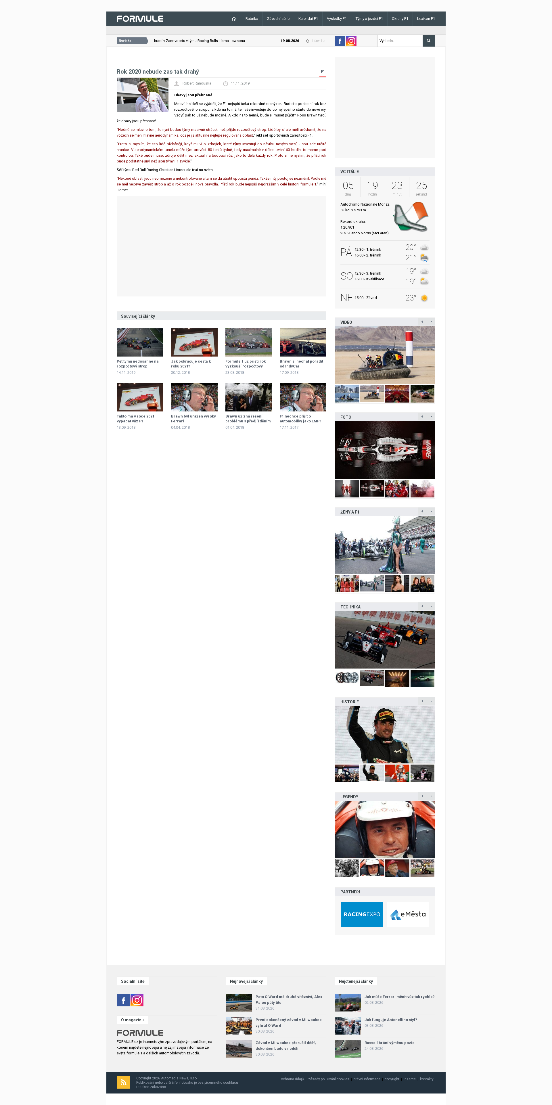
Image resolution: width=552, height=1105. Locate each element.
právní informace (367, 1079)
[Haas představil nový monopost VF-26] (385, 450)
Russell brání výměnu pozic (390, 1043)
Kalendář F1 (308, 18)
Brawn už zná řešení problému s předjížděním (248, 418)
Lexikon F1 (426, 18)
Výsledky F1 (337, 18)
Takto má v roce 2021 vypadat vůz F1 (135, 418)
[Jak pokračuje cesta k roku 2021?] (194, 342)
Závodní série (278, 18)
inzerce (410, 1079)
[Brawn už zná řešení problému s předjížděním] (248, 397)
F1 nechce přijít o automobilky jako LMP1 (301, 418)
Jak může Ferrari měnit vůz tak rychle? (400, 997)
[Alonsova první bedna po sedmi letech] (385, 734)
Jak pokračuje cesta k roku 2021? (191, 363)
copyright (392, 1079)
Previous (328, 355)
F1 (323, 71)
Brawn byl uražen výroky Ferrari (193, 418)
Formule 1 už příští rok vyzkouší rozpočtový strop (245, 366)
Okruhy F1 (400, 18)
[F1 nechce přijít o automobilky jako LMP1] (303, 397)
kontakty (427, 1079)
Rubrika (252, 18)
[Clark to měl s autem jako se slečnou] (385, 829)
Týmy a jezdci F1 (369, 18)
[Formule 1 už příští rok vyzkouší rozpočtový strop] (248, 342)
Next (441, 355)
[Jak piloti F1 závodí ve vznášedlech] (385, 355)
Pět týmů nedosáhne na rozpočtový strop (138, 363)
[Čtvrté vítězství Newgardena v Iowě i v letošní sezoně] (385, 640)
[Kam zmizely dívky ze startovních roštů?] (385, 545)
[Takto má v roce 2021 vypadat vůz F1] (140, 397)
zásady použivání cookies (328, 1079)
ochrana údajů (292, 1079)
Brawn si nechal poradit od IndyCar (301, 363)
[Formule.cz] (140, 18)
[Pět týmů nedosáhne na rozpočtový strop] (140, 342)
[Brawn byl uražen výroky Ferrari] (194, 397)
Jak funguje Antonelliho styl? (391, 1020)
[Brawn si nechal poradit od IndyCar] (303, 342)
